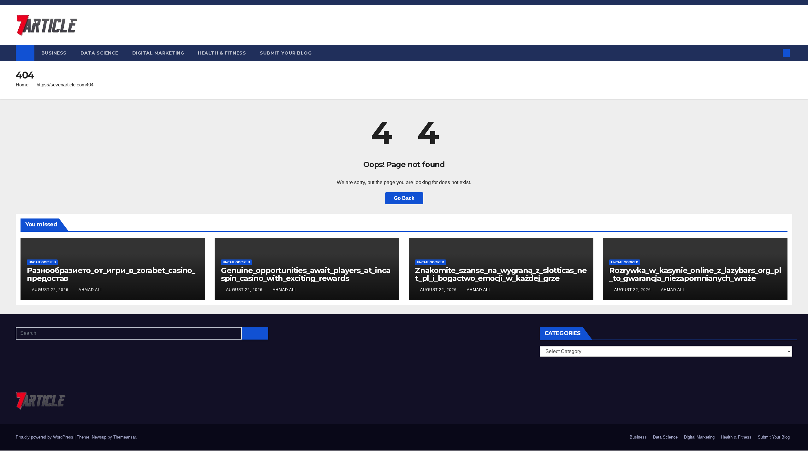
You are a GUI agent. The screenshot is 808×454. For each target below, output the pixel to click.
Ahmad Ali (90, 290)
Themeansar (124, 437)
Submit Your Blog (286, 53)
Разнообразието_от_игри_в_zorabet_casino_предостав (111, 274)
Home (22, 84)
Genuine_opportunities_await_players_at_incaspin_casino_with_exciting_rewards (305, 274)
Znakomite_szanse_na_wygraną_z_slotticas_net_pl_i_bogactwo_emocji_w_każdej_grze (501, 274)
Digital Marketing (158, 53)
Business (54, 53)
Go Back (404, 198)
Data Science (99, 53)
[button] (776, 52)
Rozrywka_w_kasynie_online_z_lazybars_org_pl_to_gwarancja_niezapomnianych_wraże (695, 274)
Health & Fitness (222, 53)
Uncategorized (42, 262)
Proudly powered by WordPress (45, 437)
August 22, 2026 (51, 290)
